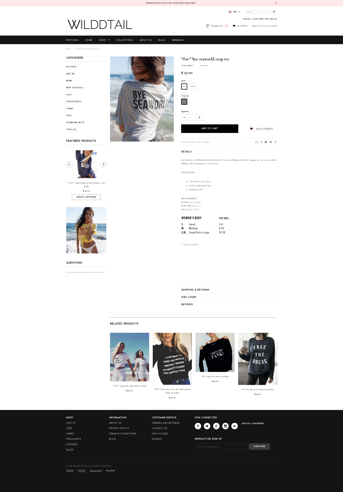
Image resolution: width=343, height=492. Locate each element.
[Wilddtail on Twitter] (207, 426)
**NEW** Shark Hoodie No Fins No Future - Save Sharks (86, 185)
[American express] (81, 470)
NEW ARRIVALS (74, 87)
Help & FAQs (160, 434)
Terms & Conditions (122, 434)
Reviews (187, 305)
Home (68, 48)
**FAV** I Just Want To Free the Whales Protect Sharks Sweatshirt (172, 391)
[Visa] (69, 470)
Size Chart (189, 297)
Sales (69, 450)
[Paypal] (110, 470)
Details (186, 152)
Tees (69, 428)
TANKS (69, 108)
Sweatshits (73, 439)
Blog (112, 439)
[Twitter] (266, 142)
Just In (70, 423)
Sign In (255, 25)
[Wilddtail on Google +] (216, 426)
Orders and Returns (166, 423)
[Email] (256, 142)
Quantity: (185, 111)
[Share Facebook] (261, 142)
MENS (69, 80)
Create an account (269, 25)
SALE (68, 94)
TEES (68, 115)
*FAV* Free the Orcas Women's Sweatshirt (258, 389)
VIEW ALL (71, 129)
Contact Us (159, 428)
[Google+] (276, 142)
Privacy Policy (119, 428)
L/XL (193, 86)
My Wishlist (242, 25)
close (276, 3)
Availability (187, 65)
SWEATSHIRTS (73, 101)
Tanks (70, 434)
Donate (157, 439)
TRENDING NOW (75, 122)
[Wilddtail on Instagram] (225, 426)
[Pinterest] (271, 142)
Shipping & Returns (195, 290)
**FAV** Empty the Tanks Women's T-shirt (129, 386)
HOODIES (71, 66)
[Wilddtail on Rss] (234, 426)
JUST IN (70, 73)
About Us (115, 423)
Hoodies (72, 445)
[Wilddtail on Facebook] (198, 426)
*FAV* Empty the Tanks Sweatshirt (215, 376)
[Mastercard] (96, 470)
